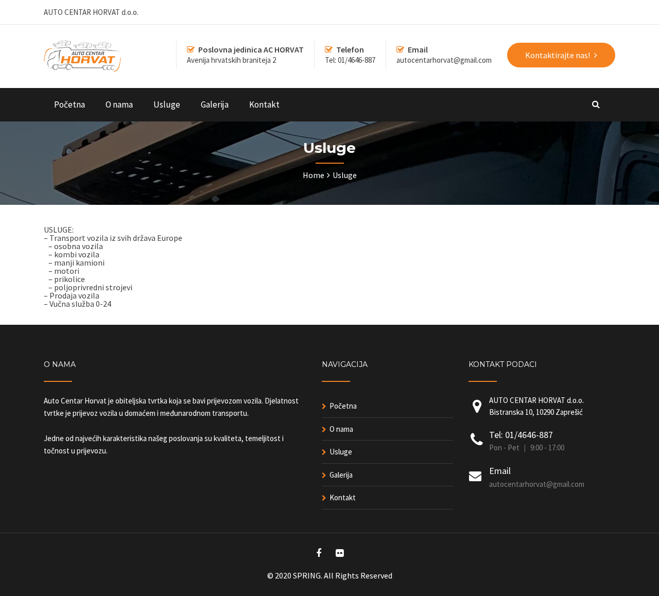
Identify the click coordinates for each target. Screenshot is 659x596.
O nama (119, 104)
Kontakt (264, 104)
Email (500, 471)
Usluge (166, 104)
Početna (69, 104)
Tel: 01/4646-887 (521, 435)
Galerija (215, 104)
